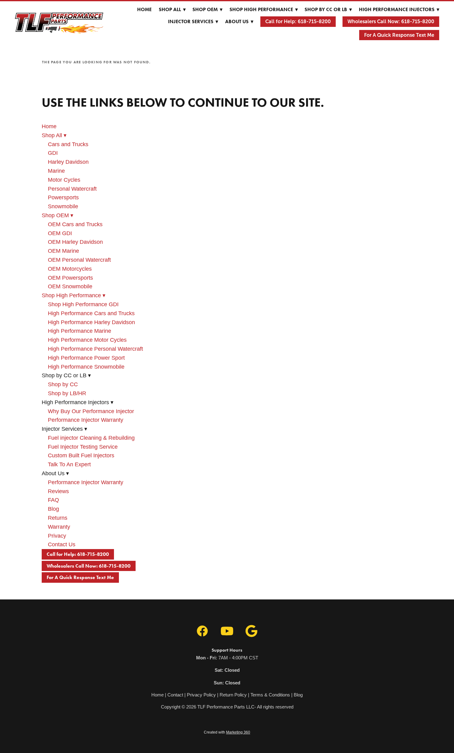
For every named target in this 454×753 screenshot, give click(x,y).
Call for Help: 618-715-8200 (298, 21)
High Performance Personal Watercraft (95, 349)
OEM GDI (60, 233)
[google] (251, 631)
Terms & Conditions (270, 694)
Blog (53, 509)
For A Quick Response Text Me (399, 35)
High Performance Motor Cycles (87, 340)
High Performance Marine (79, 331)
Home (144, 9)
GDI (53, 153)
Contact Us (61, 544)
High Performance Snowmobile (86, 367)
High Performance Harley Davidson (91, 322)
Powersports (63, 197)
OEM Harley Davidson (75, 242)
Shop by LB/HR (67, 393)
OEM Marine (63, 251)
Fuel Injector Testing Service (83, 447)
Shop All (172, 9)
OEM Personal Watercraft (79, 260)
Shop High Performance (263, 9)
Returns (57, 518)
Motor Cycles (64, 180)
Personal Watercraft (72, 189)
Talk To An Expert (69, 464)
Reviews (58, 491)
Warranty (59, 527)
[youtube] (227, 631)
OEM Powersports (70, 278)
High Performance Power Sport (86, 358)
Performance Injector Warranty (85, 420)
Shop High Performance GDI (83, 304)
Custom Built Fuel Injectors (81, 455)
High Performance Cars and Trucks (91, 313)
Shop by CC (63, 384)
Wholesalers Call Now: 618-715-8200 (390, 21)
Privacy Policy (201, 694)
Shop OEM (207, 9)
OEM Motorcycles (70, 269)
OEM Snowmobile (70, 286)
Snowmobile (63, 206)
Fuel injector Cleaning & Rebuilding (91, 438)
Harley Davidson (68, 162)
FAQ (53, 500)
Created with (227, 732)
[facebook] (202, 631)
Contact (175, 694)
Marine (56, 171)
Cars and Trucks (68, 144)
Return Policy (233, 694)
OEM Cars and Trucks (75, 224)
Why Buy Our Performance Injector (91, 411)
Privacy (57, 536)
